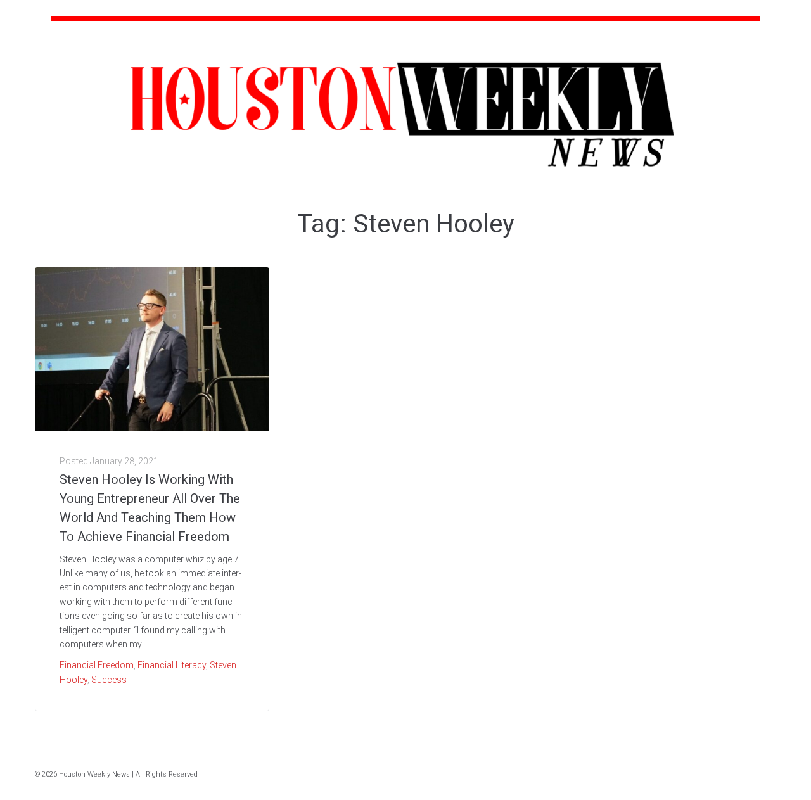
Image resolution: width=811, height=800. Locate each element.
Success (109, 680)
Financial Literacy (171, 665)
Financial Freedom (97, 665)
